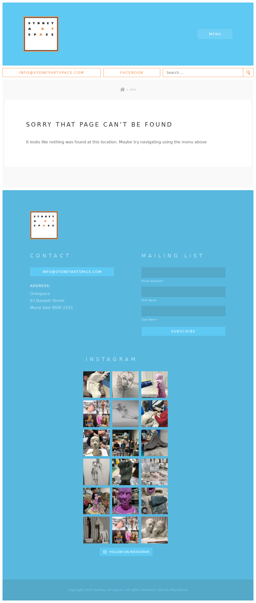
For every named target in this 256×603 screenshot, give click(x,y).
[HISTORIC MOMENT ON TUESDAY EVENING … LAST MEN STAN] (125, 443)
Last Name (149, 319)
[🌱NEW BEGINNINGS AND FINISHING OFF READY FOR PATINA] (96, 384)
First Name (149, 300)
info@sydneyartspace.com (51, 73)
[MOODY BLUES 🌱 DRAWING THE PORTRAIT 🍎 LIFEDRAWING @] (125, 384)
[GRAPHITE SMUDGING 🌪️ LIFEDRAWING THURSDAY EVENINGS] (96, 472)
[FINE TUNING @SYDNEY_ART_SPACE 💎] (154, 443)
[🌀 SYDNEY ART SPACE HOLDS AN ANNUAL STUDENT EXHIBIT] (125, 530)
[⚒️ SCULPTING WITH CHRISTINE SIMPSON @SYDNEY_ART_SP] (154, 413)
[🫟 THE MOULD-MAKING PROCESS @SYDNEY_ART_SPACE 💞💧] (125, 501)
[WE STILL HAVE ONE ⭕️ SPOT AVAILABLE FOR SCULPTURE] (154, 530)
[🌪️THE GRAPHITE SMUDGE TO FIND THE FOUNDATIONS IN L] (154, 472)
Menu (215, 34)
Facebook (132, 73)
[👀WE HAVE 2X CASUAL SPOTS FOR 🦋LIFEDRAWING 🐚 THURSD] (125, 413)
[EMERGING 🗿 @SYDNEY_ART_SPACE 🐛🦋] (154, 501)
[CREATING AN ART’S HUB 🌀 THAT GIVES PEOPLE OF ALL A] (96, 413)
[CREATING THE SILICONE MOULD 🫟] (96, 501)
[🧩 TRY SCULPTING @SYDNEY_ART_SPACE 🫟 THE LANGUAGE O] (154, 384)
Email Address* (152, 281)
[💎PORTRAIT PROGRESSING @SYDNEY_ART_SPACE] (96, 443)
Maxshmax (179, 590)
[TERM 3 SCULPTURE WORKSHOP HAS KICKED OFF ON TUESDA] (125, 472)
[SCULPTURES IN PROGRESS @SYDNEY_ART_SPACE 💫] (96, 530)
